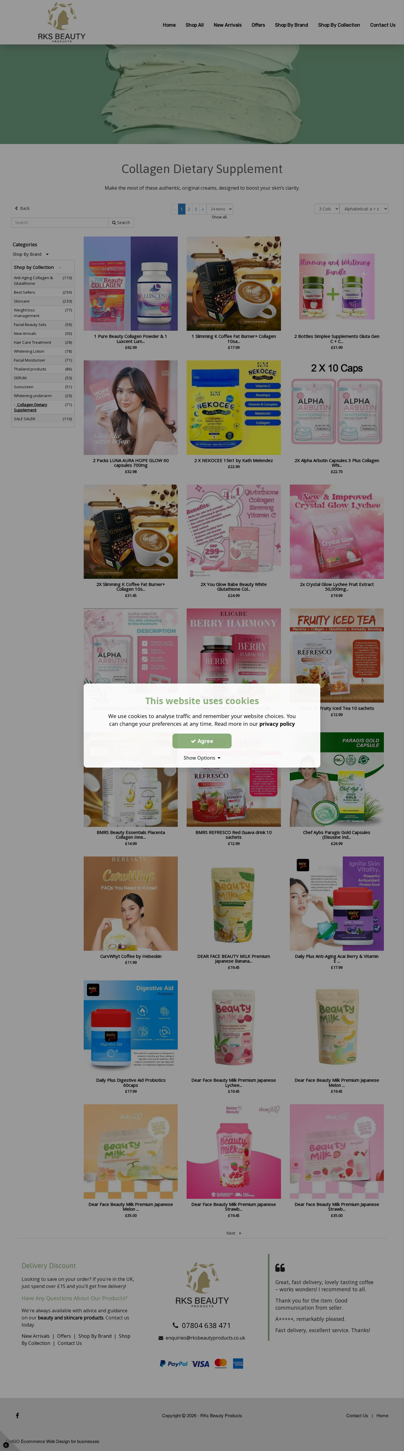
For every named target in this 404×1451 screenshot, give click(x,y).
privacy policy (277, 723)
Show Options (201, 758)
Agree (204, 740)
